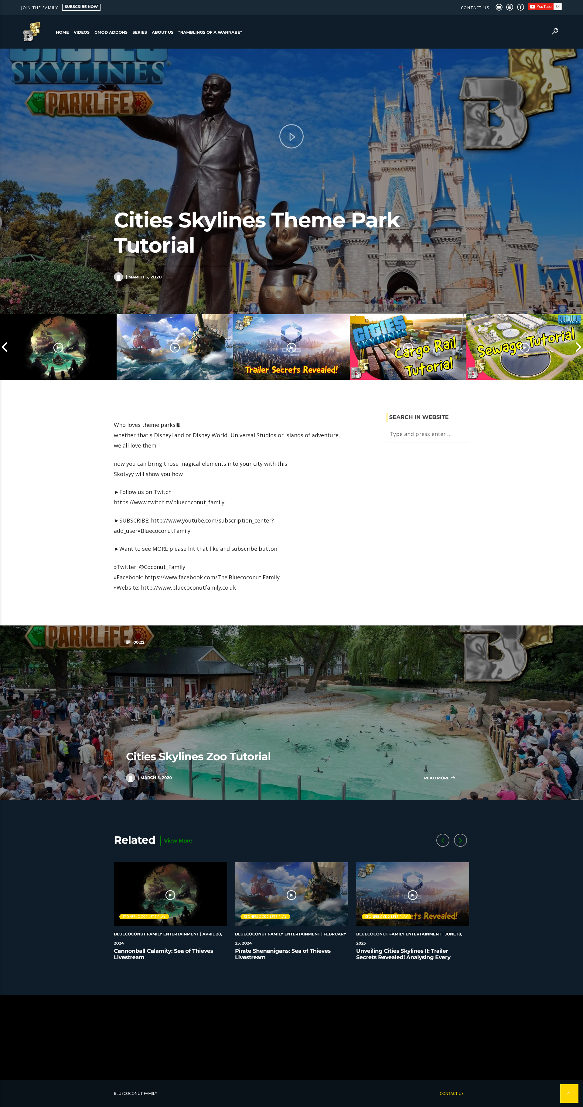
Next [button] (578, 347)
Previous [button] (4, 347)
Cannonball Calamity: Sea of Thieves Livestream (163, 954)
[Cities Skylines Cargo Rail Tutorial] (408, 347)
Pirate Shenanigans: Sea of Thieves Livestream (283, 954)
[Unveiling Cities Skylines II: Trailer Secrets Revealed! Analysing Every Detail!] (291, 347)
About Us (162, 32)
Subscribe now (81, 7)
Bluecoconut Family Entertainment (156, 934)
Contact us (475, 7)
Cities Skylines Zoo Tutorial (198, 756)
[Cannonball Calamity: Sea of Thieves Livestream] (58, 347)
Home (62, 32)
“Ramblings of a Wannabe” (210, 32)
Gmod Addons (111, 32)
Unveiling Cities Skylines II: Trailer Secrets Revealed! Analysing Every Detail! (403, 957)
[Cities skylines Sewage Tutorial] (524, 347)
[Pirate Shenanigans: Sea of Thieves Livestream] (175, 347)
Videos (82, 32)
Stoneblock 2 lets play (144, 916)
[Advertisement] (291, 1037)
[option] (58, 347)
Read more (437, 778)
